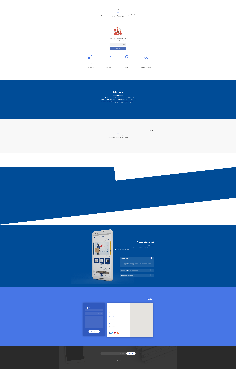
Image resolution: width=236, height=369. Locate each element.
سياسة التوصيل (110, 4)
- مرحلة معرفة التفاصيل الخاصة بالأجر (129, 270)
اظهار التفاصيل (118, 48)
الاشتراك (131, 353)
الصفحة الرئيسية (136, 4)
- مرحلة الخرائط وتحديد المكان (128, 275)
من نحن (130, 4)
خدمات (124, 4)
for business (118, 4)
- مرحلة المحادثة (125, 258)
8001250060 (86, 4)
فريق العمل (103, 4)
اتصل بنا (97, 4)
